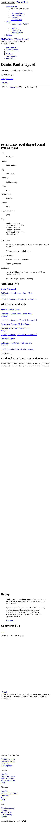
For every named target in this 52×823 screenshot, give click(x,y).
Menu (8, 22)
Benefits (4, 774)
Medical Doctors (17, 15)
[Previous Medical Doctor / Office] (1, 631)
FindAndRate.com (8, 781)
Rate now (4, 83)
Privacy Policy (17, 33)
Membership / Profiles (19, 24)
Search (14, 28)
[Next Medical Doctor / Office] (3, 631)
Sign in (9, 35)
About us (4, 810)
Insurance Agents (18, 13)
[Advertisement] (26, 114)
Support (4, 817)
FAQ (3, 783)
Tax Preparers (16, 20)
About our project (8, 808)
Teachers (14, 17)
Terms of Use (16, 31)
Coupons (4, 795)
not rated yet (14, 87)
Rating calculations (8, 776)
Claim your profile (7, 79)
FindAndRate (11, 6)
